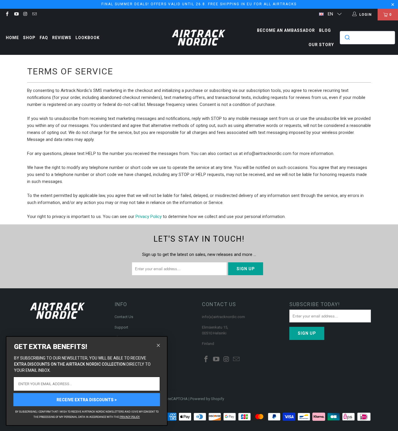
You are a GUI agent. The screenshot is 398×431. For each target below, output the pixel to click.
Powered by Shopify (207, 399)
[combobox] (367, 37)
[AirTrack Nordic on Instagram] (25, 15)
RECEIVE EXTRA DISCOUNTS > (87, 399)
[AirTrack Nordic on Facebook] (6, 15)
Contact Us (124, 317)
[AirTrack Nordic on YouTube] (15, 15)
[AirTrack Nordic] (199, 37)
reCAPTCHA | (178, 399)
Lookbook (87, 37)
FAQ (44, 37)
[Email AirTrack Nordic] (34, 15)
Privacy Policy (148, 216)
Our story (321, 44)
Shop (29, 37)
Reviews (61, 37)
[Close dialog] (158, 345)
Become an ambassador (286, 30)
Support (121, 327)
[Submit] (347, 37)
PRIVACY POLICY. (129, 417)
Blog (325, 30)
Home (12, 37)
